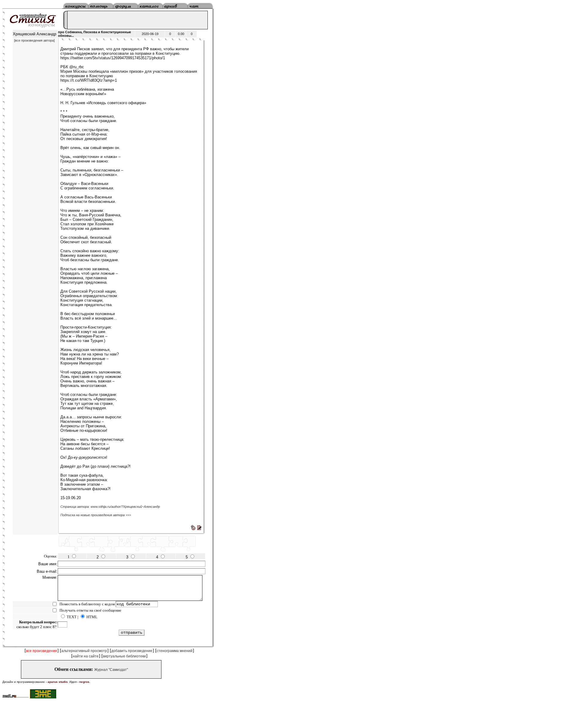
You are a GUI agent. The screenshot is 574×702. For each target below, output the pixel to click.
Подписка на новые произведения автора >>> (95, 515)
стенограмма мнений (175, 651)
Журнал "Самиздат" (111, 670)
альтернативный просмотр (84, 651)
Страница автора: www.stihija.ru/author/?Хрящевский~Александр (110, 506)
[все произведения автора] (34, 40)
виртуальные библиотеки (124, 656)
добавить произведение (131, 651)
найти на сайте (86, 656)
